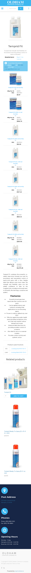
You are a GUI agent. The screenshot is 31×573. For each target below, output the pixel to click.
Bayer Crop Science (20, 58)
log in (13, 65)
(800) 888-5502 (10, 521)
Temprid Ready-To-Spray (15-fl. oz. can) (15, 472)
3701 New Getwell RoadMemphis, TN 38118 (8, 502)
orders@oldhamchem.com (12, 69)
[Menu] (2, 8)
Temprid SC (7, 392)
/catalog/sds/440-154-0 (18, 349)
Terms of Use (16, 564)
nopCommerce (19, 571)
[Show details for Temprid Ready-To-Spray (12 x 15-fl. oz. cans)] (15, 416)
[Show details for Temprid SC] (15, 377)
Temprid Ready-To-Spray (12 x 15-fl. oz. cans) (15, 432)
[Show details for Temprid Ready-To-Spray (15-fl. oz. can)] (15, 456)
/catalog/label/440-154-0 (18, 352)
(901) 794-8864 (8, 523)
